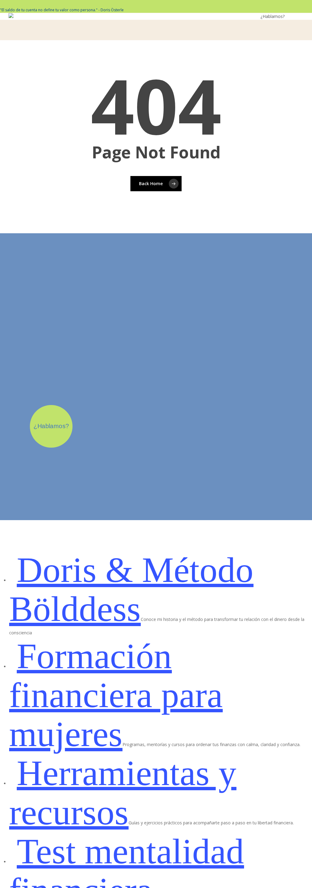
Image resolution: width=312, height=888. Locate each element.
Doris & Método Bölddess (131, 589)
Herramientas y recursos (122, 792)
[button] (299, 15)
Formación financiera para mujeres (116, 695)
